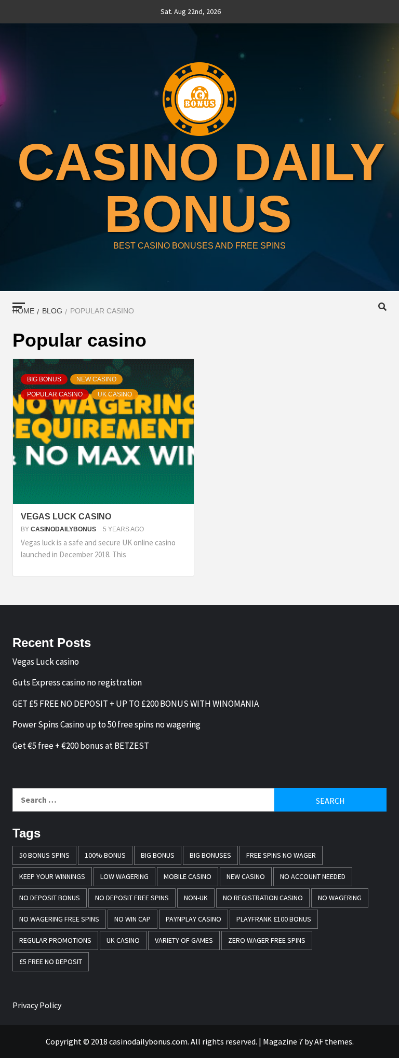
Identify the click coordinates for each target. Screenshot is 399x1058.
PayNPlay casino (193, 919)
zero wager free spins (266, 940)
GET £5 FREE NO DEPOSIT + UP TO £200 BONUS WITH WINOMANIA (135, 703)
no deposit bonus (49, 897)
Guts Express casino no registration (77, 682)
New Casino (96, 379)
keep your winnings (52, 876)
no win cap (132, 919)
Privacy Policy (36, 1005)
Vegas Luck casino (66, 516)
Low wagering (124, 876)
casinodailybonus (64, 529)
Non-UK (196, 897)
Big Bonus (158, 855)
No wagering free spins (59, 919)
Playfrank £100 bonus (273, 919)
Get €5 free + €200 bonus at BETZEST (80, 745)
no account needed (312, 876)
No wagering (340, 897)
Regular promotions (55, 940)
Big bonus (44, 379)
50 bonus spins (44, 855)
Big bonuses (210, 855)
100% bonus (105, 855)
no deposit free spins (132, 897)
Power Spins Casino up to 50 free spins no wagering (106, 724)
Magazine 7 (283, 1041)
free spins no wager (281, 855)
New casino (246, 876)
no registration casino (263, 897)
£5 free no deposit (50, 961)
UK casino (115, 394)
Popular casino (55, 394)
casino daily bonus (201, 188)
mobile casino (187, 876)
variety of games (184, 940)
